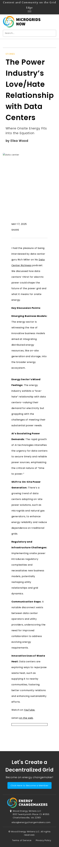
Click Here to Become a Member (29, 785)
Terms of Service (22, 840)
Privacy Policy (43, 840)
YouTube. (29, 710)
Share (15, 229)
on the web (26, 718)
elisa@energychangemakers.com (31, 822)
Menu (29, 11)
